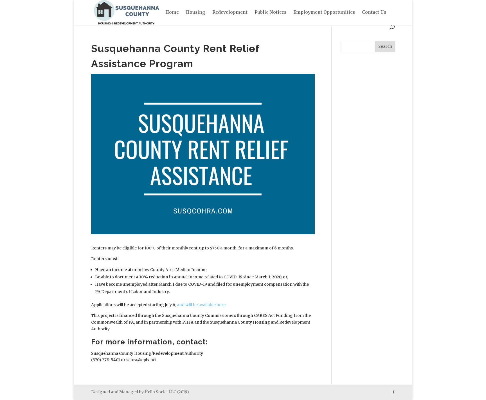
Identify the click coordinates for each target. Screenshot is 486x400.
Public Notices (270, 12)
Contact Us (374, 12)
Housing (195, 12)
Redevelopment (230, 12)
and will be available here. (201, 304)
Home (172, 12)
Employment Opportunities (324, 12)
